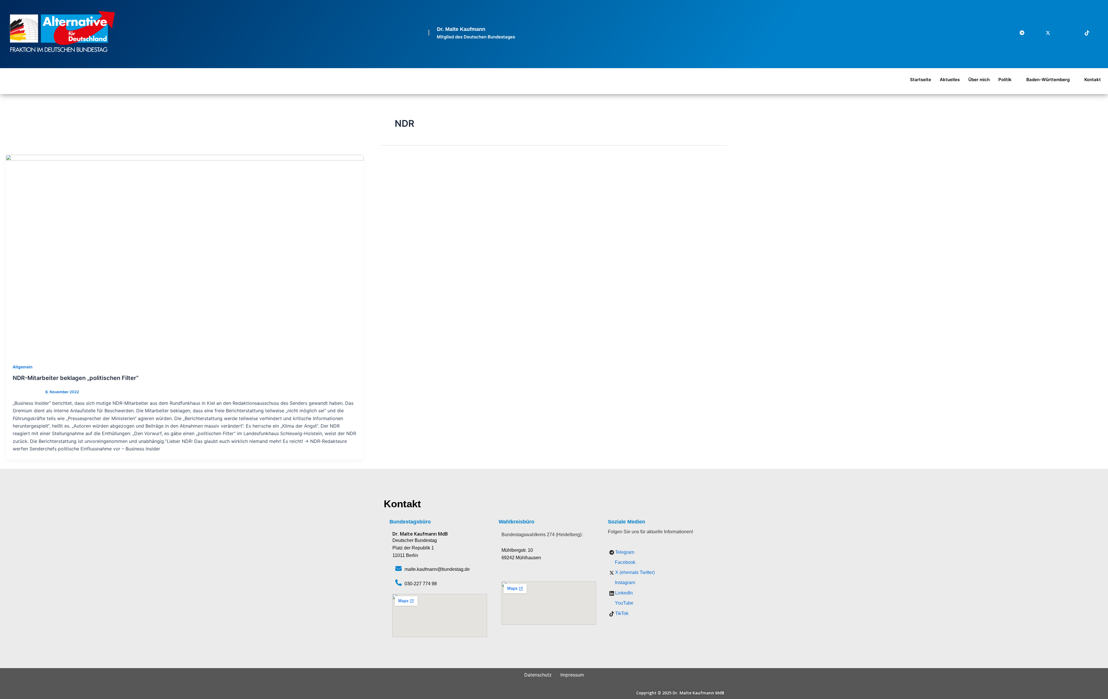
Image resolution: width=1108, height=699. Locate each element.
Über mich (979, 79)
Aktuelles (950, 79)
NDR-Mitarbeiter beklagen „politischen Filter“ (75, 377)
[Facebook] (1031, 32)
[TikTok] (1083, 32)
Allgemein (23, 366)
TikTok (621, 613)
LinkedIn (623, 592)
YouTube (623, 603)
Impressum (572, 675)
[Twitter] (1044, 32)
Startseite (920, 79)
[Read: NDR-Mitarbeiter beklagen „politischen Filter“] (185, 255)
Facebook (624, 562)
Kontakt (1092, 79)
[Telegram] (1018, 32)
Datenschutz (538, 675)
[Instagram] (1057, 32)
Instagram (624, 582)
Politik (1005, 79)
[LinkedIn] (1070, 32)
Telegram (624, 552)
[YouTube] (1096, 32)
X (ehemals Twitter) (634, 572)
